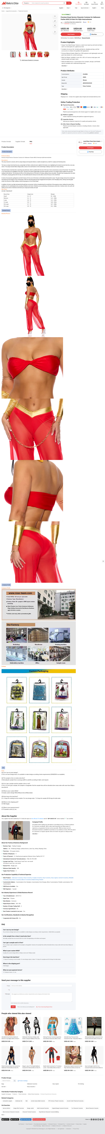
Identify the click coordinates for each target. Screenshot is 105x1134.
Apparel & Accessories (11, 11)
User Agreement (61, 1128)
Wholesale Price (61, 1124)
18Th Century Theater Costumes (56, 1101)
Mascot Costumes (26, 879)
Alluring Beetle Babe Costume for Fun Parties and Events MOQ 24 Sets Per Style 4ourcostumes (94, 1038)
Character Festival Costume (29, 1112)
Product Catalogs (23, 1080)
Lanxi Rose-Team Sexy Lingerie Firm (72, 22)
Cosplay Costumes (37, 877)
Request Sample (86, 38)
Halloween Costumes (17, 877)
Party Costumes (28, 877)
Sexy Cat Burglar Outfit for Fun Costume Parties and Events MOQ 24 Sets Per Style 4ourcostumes (94, 1067)
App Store (5, 1119)
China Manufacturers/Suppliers (40, 1124)
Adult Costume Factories (43, 1108)
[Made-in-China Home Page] (10, 3)
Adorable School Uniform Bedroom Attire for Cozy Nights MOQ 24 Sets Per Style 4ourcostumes (11, 1038)
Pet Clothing (81, 1084)
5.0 (85, 143)
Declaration (68, 1128)
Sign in (101, 4)
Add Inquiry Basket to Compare (30, 60)
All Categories (7, 8)
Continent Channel (70, 1124)
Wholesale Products (52, 1124)
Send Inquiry (71, 34)
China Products (29, 1124)
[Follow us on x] (94, 1119)
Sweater (41, 879)
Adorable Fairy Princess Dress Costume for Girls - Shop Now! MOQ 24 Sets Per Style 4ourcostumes (73, 1038)
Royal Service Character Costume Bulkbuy (49, 1112)
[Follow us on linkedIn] (102, 1119)
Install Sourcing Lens (40, 1119)
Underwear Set (18, 1101)
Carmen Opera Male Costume (38, 1101)
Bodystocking (35, 879)
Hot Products (21, 1124)
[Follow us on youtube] (98, 1119)
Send (13, 1006)
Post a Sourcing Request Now (44, 1007)
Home (3, 11)
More (3, 1114)
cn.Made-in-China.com (67, 1125)
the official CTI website (37, 818)
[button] (64, 3)
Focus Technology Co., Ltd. (41, 1128)
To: (9, 990)
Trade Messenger (26, 1119)
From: (8, 986)
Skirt (27, 1101)
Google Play (14, 1119)
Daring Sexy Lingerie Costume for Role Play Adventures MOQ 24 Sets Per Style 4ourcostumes (73, 1067)
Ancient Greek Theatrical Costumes (75, 1101)
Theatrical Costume (23, 11)
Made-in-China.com (46, 1125)
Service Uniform (6, 1108)
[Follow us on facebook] (91, 1119)
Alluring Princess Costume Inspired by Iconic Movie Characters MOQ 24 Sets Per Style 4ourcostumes (52, 1038)
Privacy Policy (76, 1128)
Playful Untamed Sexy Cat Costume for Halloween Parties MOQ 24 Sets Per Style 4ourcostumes (11, 1067)
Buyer (68, 8)
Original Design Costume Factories (60, 1108)
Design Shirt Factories (18, 1108)
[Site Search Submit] (69, 3)
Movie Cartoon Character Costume (11, 1112)
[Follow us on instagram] (96, 1119)
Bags (3, 1084)
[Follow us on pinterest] (100, 1119)
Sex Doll (3, 1086)
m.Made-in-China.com (56, 1125)
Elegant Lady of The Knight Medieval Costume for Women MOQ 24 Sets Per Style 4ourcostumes (31, 1067)
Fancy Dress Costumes (15, 879)
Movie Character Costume (92, 1108)
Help (76, 8)
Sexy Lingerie (54, 877)
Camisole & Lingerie (7, 1101)
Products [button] (26, 3)
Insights (85, 1124)
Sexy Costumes (47, 877)
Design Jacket (30, 1108)
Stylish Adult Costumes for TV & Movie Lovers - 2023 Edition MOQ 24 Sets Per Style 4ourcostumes (52, 1067)
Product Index (79, 1124)
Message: (7, 994)
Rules (102, 8)
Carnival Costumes (63, 877)
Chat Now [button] (94, 34)
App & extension (85, 8)
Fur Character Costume (77, 1108)
